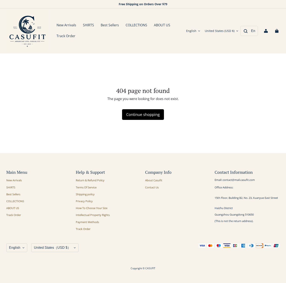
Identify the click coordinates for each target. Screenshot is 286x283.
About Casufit (153, 180)
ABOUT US (12, 208)
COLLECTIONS (15, 201)
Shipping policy (85, 194)
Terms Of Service (86, 187)
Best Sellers (13, 194)
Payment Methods (87, 222)
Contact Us (152, 187)
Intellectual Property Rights (93, 215)
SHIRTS (10, 187)
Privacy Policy (84, 201)
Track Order (13, 215)
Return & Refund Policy (90, 180)
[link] (88, 25)
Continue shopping (143, 114)
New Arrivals (14, 180)
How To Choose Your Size (91, 208)
